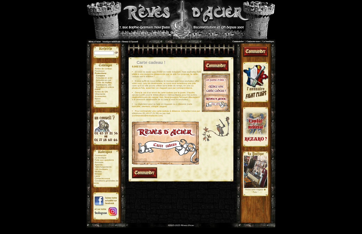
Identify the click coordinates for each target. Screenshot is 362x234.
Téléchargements (103, 167)
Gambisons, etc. (104, 85)
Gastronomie (101, 103)
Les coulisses (101, 169)
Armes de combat (103, 68)
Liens (97, 176)
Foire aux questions (104, 160)
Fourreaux (100, 71)
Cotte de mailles (103, 82)
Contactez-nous (253, 41)
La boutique (268, 41)
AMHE (98, 89)
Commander (238, 41)
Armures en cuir (103, 80)
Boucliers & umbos (105, 87)
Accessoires (100, 96)
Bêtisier (98, 174)
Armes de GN (101, 91)
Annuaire (99, 162)
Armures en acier (104, 78)
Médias (98, 171)
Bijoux (98, 98)
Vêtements (100, 94)
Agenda (98, 164)
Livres (97, 101)
